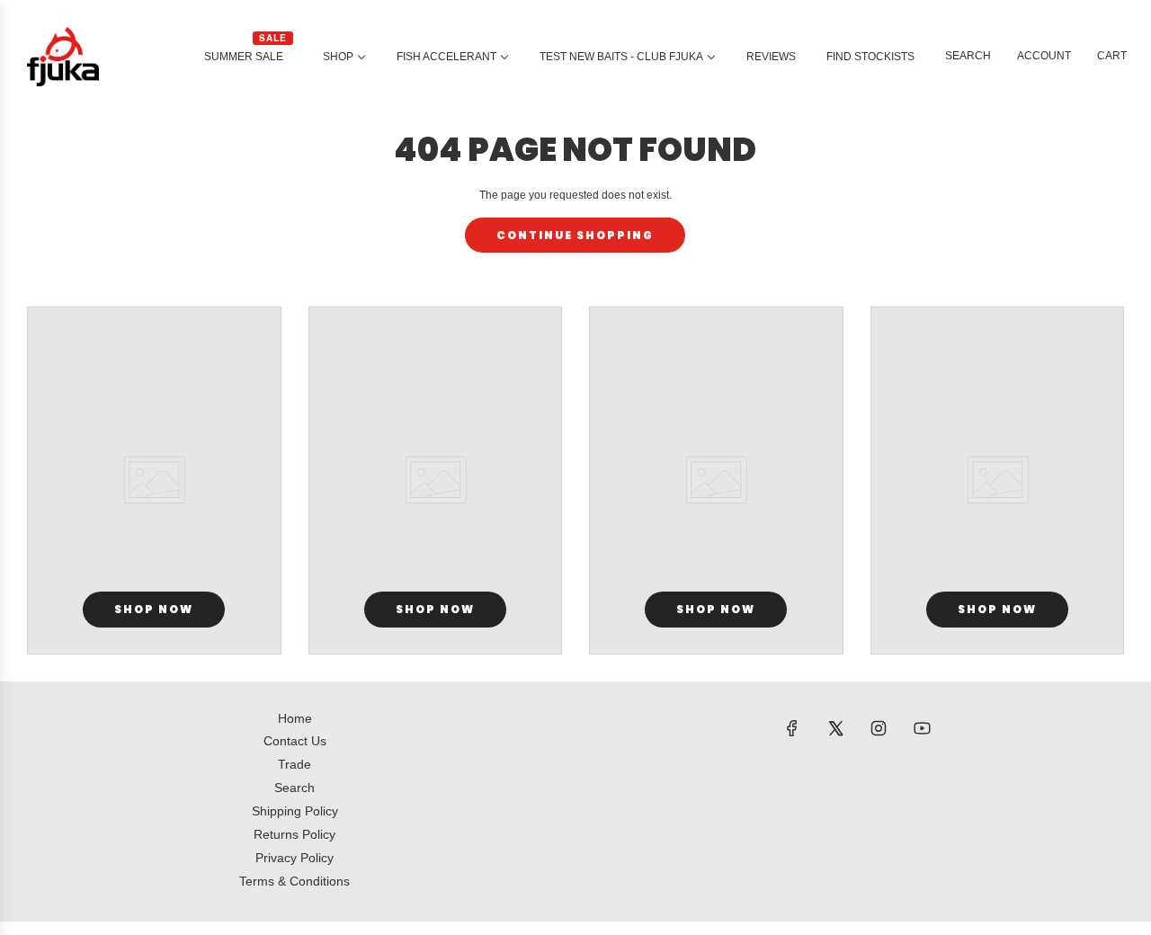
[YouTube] (921, 728)
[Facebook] (792, 728)
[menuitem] (248, 56)
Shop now (153, 609)
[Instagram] (878, 728)
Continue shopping (575, 235)
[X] (835, 728)
